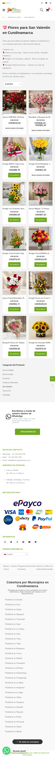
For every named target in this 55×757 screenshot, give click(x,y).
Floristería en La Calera (14, 629)
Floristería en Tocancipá (15, 619)
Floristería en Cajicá (13, 609)
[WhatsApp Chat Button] (6, 750)
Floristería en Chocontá (14, 721)
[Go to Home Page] (3, 17)
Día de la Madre (8, 370)
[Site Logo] (14, 10)
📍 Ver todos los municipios (27, 742)
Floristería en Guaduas (14, 702)
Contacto (13, 566)
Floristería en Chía (12, 604)
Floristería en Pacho (13, 716)
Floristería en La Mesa (14, 682)
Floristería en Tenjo (13, 638)
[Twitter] (11, 542)
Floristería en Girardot (14, 707)
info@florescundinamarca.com (19, 460)
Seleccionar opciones (14, 128)
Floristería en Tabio (13, 643)
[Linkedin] (35, 542)
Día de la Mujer (8, 374)
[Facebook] (42, 3)
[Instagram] (50, 3)
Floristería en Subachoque (16, 673)
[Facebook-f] (17, 542)
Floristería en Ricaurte (14, 712)
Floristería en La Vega (14, 692)
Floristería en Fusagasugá (15, 677)
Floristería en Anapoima (15, 687)
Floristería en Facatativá (15, 663)
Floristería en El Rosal (14, 668)
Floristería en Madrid (13, 658)
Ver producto (14, 175)
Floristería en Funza (13, 653)
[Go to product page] (14, 102)
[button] (5, 10)
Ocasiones (6, 378)
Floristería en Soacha (14, 599)
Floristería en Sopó (13, 624)
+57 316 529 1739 (18, 454)
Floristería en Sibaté (13, 731)
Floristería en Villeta (13, 697)
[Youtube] (46, 3)
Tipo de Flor (7, 391)
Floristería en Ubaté (13, 726)
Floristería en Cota (12, 633)
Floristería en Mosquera (15, 648)
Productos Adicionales (10, 383)
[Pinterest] (23, 542)
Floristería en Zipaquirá (14, 614)
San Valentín (7, 387)
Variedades (6, 395)
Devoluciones (31, 566)
